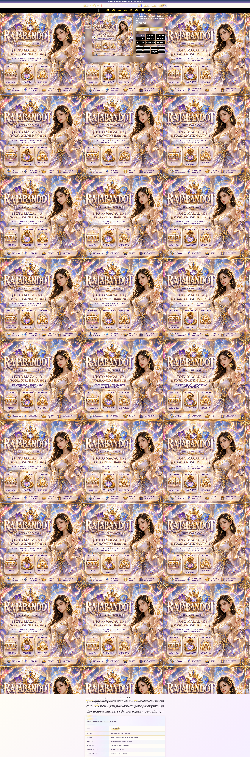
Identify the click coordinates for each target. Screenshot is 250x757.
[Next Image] (130, 37)
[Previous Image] (94, 37)
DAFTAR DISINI (143, 29)
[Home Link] (95, 5)
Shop (87, 5)
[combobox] (120, 5)
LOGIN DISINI (157, 29)
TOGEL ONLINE (136, 11)
